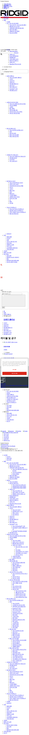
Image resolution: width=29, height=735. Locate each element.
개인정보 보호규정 (13, 432)
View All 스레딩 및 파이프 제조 (18, 103)
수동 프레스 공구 (14, 498)
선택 (2, 74)
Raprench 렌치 (16, 611)
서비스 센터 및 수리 (12, 241)
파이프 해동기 (16, 643)
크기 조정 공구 (13, 161)
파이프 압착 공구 (14, 483)
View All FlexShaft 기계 (18, 526)
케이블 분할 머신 (14, 83)
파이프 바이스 (16, 576)
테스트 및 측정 (13, 478)
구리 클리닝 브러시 (17, 656)
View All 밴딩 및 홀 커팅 (18, 562)
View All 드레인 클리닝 (15, 77)
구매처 (5, 251)
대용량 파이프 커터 (20, 594)
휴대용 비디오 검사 (15, 466)
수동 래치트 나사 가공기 (21, 551)
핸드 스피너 (15, 513)
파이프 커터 (15, 589)
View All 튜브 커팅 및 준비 (19, 649)
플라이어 (12, 193)
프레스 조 (12, 489)
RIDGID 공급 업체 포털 (13, 260)
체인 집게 (15, 621)
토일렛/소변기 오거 (17, 511)
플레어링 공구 (16, 633)
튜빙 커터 (15, 651)
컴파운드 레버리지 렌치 (18, 619)
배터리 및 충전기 (14, 500)
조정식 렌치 (15, 624)
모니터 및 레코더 (16, 472)
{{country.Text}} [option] (8, 66)
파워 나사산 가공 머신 (18, 542)
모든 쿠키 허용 (14, 373)
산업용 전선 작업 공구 (12, 154)
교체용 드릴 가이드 (15, 196)
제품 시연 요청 (7, 252)
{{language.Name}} (8, 71)
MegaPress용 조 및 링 (15, 503)
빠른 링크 (6, 411)
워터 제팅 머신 (13, 87)
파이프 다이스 (19, 554)
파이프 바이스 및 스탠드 (16, 111)
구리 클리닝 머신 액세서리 (19, 659)
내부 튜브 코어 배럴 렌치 (19, 606)
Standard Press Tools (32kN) (19, 486)
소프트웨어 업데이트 (12, 247)
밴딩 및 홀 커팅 (14, 110)
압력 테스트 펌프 (16, 645)
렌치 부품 (15, 627)
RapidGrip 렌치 (16, 608)
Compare (7, 352)
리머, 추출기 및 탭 (17, 583)
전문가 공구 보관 (14, 184)
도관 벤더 (12, 159)
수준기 (11, 189)
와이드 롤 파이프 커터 (21, 597)
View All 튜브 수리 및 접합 (19, 640)
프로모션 (9, 233)
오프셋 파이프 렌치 (17, 613)
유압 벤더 (15, 570)
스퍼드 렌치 (15, 616)
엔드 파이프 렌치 (16, 610)
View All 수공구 (16, 510)
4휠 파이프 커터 (19, 592)
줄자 (11, 201)
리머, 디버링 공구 (17, 660)
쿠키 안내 (6, 434)
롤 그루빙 (12, 108)
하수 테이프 (15, 514)
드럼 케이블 (7, 346)
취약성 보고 (7, 440)
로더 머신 (12, 85)
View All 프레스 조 (17, 490)
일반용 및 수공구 (11, 181)
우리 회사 (6, 404)
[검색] (13, 301)
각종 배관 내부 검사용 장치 (17, 467)
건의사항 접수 (10, 249)
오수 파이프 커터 (16, 586)
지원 (5, 235)
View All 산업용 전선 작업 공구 (18, 156)
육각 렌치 (15, 615)
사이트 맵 (6, 437)
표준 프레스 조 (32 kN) (18, 492)
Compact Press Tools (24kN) (19, 487)
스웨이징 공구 (16, 637)
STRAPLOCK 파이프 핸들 (16, 185)
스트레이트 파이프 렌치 (18, 605)
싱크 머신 (12, 80)
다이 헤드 (18, 550)
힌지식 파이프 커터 (20, 595)
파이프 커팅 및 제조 (15, 113)
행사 (8, 259)
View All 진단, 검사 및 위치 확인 (18, 464)
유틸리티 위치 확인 (15, 477)
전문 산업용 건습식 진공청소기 (18, 212)
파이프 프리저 (16, 641)
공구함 (11, 203)
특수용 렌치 (15, 626)
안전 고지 (9, 246)
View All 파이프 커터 (20, 591)
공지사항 (9, 255)
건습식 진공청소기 (11, 207)
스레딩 (11, 107)
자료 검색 (9, 243)
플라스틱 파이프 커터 (18, 654)
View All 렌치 (15, 603)
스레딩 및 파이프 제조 (12, 102)
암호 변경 (6, 17)
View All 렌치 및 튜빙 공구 (16, 130)
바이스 (11, 187)
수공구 (11, 79)
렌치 (11, 131)
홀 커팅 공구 (15, 564)
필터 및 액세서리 (14, 213)
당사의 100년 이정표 (12, 262)
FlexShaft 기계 (13, 88)
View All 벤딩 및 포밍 (18, 630)
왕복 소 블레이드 (16, 565)
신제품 (8, 701)
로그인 (8, 421)
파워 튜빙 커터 (16, 652)
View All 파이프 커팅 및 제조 (19, 581)
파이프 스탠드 (16, 578)
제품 (5, 461)
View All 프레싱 (14, 481)
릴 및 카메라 (15, 474)
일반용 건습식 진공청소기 (16, 210)
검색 (3, 307)
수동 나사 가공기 (16, 545)
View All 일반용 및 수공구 (16, 182)
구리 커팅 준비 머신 (17, 657)
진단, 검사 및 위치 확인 (13, 391)
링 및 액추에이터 (14, 495)
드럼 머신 (12, 82)
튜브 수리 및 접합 (14, 134)
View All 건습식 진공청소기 (17, 209)
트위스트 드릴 (13, 198)
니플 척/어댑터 (16, 556)
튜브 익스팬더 (16, 635)
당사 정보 (6, 254)
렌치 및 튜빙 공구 (11, 128)
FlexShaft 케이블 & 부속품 (19, 531)
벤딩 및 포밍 (13, 133)
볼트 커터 (12, 190)
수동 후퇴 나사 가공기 (21, 553)
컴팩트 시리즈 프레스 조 (18, 494)
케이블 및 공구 (13, 90)
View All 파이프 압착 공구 (19, 485)
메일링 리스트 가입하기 (13, 257)
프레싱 (8, 393)
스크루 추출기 (13, 195)
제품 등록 (9, 236)
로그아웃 (6, 18)
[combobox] (7, 52)
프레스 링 (12, 501)
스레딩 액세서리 (16, 557)
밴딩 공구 (15, 632)
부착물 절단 (13, 497)
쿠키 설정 (6, 435)
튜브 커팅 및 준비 (14, 136)
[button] (14, 1)
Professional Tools (8, 6)
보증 (8, 240)
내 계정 (5, 14)
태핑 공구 (15, 568)
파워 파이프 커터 (16, 587)
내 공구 (5, 15)
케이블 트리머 (13, 158)
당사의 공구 (7, 389)
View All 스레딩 (16, 540)
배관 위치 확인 (13, 475)
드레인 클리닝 (10, 76)
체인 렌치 (15, 618)
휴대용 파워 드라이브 (18, 543)
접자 (11, 192)
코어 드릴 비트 (16, 567)
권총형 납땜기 (16, 646)
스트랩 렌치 (15, 622)
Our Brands (6, 7)
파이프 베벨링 (13, 105)
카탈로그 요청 (10, 244)
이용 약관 (6, 438)
